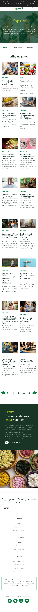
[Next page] (34, 393)
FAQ (19, 523)
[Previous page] (3, 393)
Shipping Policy (19, 561)
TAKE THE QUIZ (16, 442)
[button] (5, 7)
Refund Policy (19, 564)
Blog (19, 542)
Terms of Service (19, 572)
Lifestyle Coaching (19, 530)
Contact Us (19, 527)
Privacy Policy (19, 568)
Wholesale (19, 546)
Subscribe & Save (19, 549)
